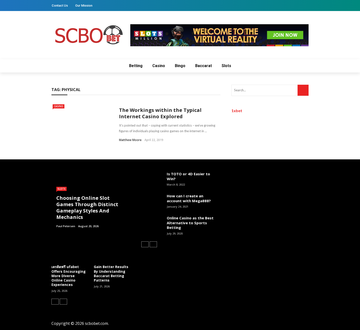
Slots (226, 65)
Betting (136, 65)
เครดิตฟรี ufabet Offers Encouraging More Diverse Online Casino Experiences (68, 275)
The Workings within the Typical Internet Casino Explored (160, 113)
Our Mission (83, 5)
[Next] (63, 302)
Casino (158, 65)
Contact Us (60, 5)
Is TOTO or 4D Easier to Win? (188, 176)
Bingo (180, 65)
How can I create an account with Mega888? (189, 198)
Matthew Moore (130, 140)
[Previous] (55, 302)
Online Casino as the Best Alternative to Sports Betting (190, 222)
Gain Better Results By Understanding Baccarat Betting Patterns (111, 273)
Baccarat (203, 65)
